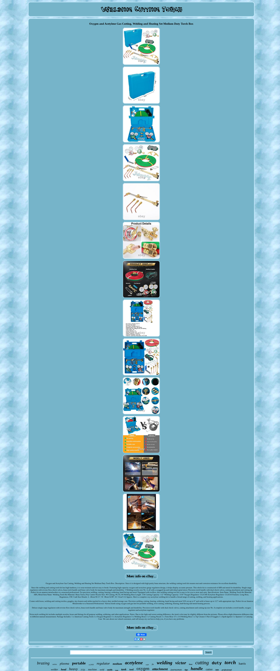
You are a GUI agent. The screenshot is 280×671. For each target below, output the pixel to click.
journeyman (176, 669)
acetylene (134, 662)
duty (217, 663)
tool (131, 669)
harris (242, 663)
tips (186, 670)
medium (117, 663)
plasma (64, 663)
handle (197, 668)
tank (123, 669)
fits (153, 664)
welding (164, 662)
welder (54, 669)
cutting (202, 662)
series (54, 664)
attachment (160, 669)
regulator (103, 663)
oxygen (142, 668)
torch (230, 662)
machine (92, 669)
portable (79, 663)
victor (180, 662)
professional (227, 670)
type (116, 670)
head (63, 669)
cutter (209, 669)
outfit (147, 664)
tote (217, 670)
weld (102, 669)
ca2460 (91, 664)
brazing (43, 663)
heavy (73, 669)
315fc (83, 670)
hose (190, 664)
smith (109, 670)
